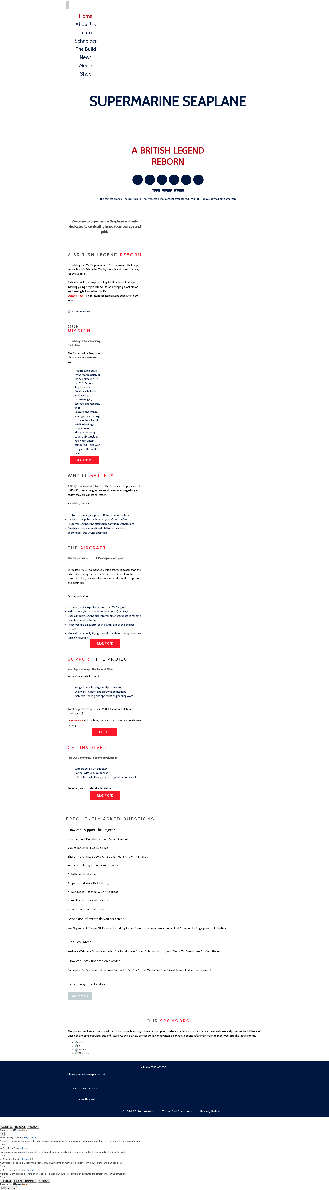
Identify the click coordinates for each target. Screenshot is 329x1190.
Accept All (33, 1126)
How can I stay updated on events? (94, 961)
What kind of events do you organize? (96, 919)
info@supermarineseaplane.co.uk (86, 1074)
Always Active (29, 1137)
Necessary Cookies (12, 1137)
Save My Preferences (25, 1181)
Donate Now (75, 295)
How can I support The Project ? (92, 830)
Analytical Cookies (12, 1159)
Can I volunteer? (80, 942)
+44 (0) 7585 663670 (153, 1067)
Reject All (20, 1126)
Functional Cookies (12, 1148)
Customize (6, 1126)
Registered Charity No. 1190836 (84, 1088)
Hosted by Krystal (87, 1099)
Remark (26, 1148)
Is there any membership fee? (90, 984)
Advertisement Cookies (14, 1170)
